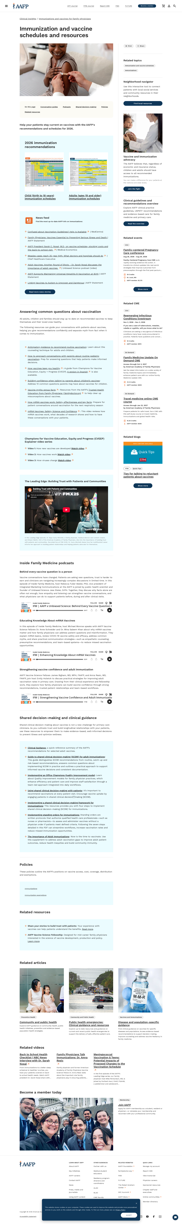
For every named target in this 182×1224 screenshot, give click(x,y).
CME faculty (99, 1197)
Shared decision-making (86, 107)
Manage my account (151, 1166)
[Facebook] (153, 1216)
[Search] (174, 6)
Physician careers (150, 1180)
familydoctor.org (125, 1171)
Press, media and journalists (76, 1191)
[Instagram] (141, 1216)
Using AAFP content (77, 1197)
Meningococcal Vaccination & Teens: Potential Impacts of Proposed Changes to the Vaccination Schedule (109, 1060)
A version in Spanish (77, 371)
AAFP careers (74, 1176)
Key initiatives (74, 1171)
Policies (104, 107)
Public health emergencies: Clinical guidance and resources (89, 1024)
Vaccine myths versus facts (42, 390)
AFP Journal (72, 6)
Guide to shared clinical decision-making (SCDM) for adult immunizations (66, 756)
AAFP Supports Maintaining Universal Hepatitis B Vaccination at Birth (63, 274)
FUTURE (128, 6)
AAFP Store (123, 1197)
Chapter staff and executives (150, 1191)
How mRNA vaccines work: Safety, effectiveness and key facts (60, 402)
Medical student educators (100, 1172)
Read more (87, 929)
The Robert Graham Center (126, 1186)
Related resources (32, 112)
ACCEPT (129, 1215)
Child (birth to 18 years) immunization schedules (40, 197)
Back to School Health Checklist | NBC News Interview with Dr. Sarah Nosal (35, 1059)
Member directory (150, 1202)
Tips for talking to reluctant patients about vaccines (140, 475)
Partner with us (100, 1166)
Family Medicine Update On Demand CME (140, 359)
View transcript (149, 1176)
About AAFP (74, 1166)
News (71, 1185)
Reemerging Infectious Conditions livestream (137, 317)
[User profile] (169, 6)
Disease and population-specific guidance (138, 1024)
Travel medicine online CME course (140, 400)
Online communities (151, 1197)
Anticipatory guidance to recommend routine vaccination (57, 347)
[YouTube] (147, 1216)
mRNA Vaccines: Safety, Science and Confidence (52, 411)
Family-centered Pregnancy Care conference (140, 251)
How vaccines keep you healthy (44, 368)
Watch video (63, 454)
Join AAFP (124, 1104)
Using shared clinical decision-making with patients (55, 790)
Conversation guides (49, 107)
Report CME (105, 6)
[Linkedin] (160, 1216)
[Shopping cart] (163, 6)
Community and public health (38, 1022)
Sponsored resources (151, 1185)
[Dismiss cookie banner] (136, 1203)
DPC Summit (123, 1192)
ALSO (96, 1188)
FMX (117, 6)
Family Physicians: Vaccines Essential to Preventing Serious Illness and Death (67, 237)
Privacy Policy (120, 1210)
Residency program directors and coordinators (101, 1180)
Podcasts (67, 107)
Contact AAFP (74, 1180)
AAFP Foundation (125, 1166)
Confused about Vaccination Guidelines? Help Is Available (57, 231)
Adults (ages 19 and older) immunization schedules (85, 197)
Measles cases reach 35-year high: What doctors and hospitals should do (65, 255)
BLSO (96, 1193)
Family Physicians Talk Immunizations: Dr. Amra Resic (72, 1057)
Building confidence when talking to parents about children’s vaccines (64, 380)
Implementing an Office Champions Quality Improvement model (61, 775)
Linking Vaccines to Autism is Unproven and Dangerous (56, 283)
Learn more (34, 941)
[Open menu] (6, 6)
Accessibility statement (28, 1216)
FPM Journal (89, 6)
